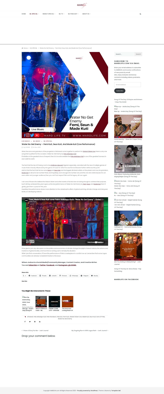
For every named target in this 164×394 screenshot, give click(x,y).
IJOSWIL (27, 147)
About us (85, 14)
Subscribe (119, 91)
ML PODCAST (72, 14)
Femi (49, 170)
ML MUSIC (36, 141)
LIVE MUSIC (26, 141)
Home (24, 14)
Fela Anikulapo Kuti (70, 154)
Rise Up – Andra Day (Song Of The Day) (128, 111)
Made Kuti (25, 173)
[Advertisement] (82, 31)
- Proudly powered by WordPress (87, 391)
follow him (33, 265)
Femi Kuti (66, 317)
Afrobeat (30, 317)
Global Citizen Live (89, 151)
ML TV (61, 14)
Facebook (50, 265)
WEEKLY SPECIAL (48, 14)
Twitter (43, 265)
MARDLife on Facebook (126, 279)
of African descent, (56, 165)
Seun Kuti (57, 170)
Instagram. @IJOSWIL (67, 265)
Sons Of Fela (100, 317)
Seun (88, 184)
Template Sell (115, 391)
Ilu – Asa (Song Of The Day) (124, 195)
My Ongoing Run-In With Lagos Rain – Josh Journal (89, 331)
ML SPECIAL (33, 14)
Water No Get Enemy (65, 319)
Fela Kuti (59, 317)
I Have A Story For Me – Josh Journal (35, 331)
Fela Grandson (51, 317)
